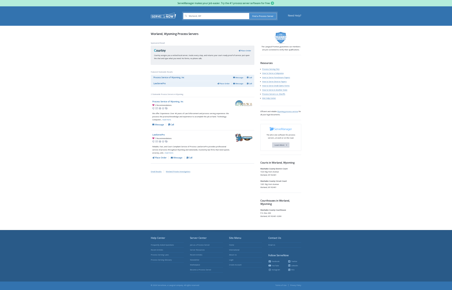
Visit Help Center (269, 98)
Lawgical (172, 285)
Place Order (245, 50)
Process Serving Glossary (161, 260)
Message (239, 77)
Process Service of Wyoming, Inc (168, 77)
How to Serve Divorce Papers (274, 81)
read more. (166, 119)
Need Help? (294, 15)
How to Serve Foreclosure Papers (276, 77)
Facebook (275, 261)
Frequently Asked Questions (162, 245)
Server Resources (197, 250)
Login (231, 260)
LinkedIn (294, 265)
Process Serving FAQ (270, 69)
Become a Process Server (200, 269)
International (234, 250)
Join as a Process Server (200, 245)
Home (231, 245)
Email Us (271, 245)
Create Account (235, 265)
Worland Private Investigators (178, 171)
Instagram (275, 269)
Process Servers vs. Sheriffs (273, 94)
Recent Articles (157, 250)
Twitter (294, 261)
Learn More (280, 145)
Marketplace (195, 265)
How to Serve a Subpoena (273, 73)
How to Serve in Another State (274, 90)
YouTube (275, 265)
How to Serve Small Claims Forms (276, 85)
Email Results (156, 171)
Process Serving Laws (160, 255)
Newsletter (194, 260)
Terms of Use (281, 285)
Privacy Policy (295, 285)
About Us (233, 255)
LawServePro (159, 83)
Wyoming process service (287, 111)
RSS (293, 269)
